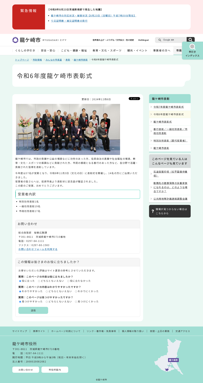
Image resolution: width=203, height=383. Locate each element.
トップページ (22, 59)
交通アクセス (183, 331)
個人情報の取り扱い (133, 331)
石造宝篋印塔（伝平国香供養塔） (171, 173)
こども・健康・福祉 (74, 50)
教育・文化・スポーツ (107, 50)
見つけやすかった (32, 301)
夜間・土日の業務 (160, 331)
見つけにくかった (88, 301)
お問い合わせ (25, 369)
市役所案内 (55, 369)
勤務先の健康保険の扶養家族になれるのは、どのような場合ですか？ (171, 187)
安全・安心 (48, 50)
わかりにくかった (88, 291)
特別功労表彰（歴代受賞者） (171, 140)
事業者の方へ (162, 50)
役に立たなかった (80, 280)
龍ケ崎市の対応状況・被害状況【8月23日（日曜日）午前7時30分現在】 (93, 15)
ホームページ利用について (66, 331)
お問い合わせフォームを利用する (38, 249)
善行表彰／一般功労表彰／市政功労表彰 (171, 131)
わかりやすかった (32, 291)
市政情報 (37, 59)
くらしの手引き (25, 50)
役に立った (28, 280)
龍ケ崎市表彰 (81, 59)
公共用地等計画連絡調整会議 (171, 198)
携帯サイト (39, 331)
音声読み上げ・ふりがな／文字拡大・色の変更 (113, 40)
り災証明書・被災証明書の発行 (69, 20)
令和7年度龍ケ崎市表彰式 (169, 107)
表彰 (68, 59)
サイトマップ (19, 331)
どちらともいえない (52, 280)
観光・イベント (137, 50)
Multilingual (143, 40)
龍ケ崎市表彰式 (163, 121)
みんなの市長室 (54, 59)
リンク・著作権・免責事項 (101, 331)
